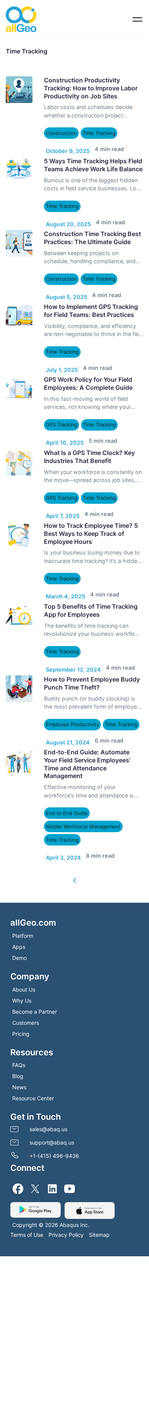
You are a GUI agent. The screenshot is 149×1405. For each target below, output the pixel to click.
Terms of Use (26, 1196)
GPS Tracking (62, 409)
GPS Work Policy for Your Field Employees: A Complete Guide (88, 368)
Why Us (21, 962)
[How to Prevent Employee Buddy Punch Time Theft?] (19, 658)
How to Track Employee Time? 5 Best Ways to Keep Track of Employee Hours (91, 510)
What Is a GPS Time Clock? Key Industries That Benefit (89, 437)
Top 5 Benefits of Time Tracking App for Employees (91, 584)
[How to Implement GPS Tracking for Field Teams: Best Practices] (19, 304)
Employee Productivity (72, 694)
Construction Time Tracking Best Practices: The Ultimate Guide (92, 230)
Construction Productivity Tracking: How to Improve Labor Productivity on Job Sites (91, 88)
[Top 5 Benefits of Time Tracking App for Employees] (19, 589)
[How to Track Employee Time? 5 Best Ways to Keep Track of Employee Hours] (19, 512)
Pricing (20, 995)
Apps (18, 908)
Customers (25, 984)
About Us (23, 951)
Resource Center (33, 1060)
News (19, 1049)
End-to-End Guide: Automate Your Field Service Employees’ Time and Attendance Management (87, 729)
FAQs (18, 1027)
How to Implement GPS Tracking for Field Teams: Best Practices (91, 299)
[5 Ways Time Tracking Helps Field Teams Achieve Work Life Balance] (19, 166)
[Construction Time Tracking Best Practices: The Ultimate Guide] (19, 235)
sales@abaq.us (48, 1091)
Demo (19, 919)
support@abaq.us (51, 1104)
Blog (17, 1038)
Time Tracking (99, 133)
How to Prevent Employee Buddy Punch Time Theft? (92, 653)
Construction (61, 133)
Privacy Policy (66, 1196)
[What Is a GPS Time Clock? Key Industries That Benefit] (19, 443)
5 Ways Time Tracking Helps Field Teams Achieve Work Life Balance (93, 161)
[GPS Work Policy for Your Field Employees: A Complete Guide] (19, 373)
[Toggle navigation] (137, 19)
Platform (22, 897)
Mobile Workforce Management (81, 792)
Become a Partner (34, 973)
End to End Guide (66, 779)
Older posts (74, 842)
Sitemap (99, 1196)
